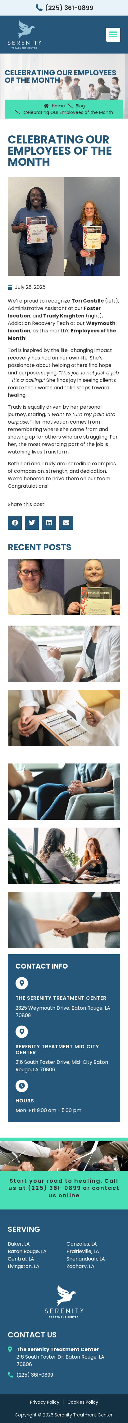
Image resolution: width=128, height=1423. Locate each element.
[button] (113, 35)
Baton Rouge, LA (27, 1251)
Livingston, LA (23, 1266)
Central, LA (21, 1258)
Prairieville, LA (82, 1251)
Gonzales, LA (81, 1243)
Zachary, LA (80, 1266)
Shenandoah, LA (85, 1258)
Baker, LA (19, 1243)
